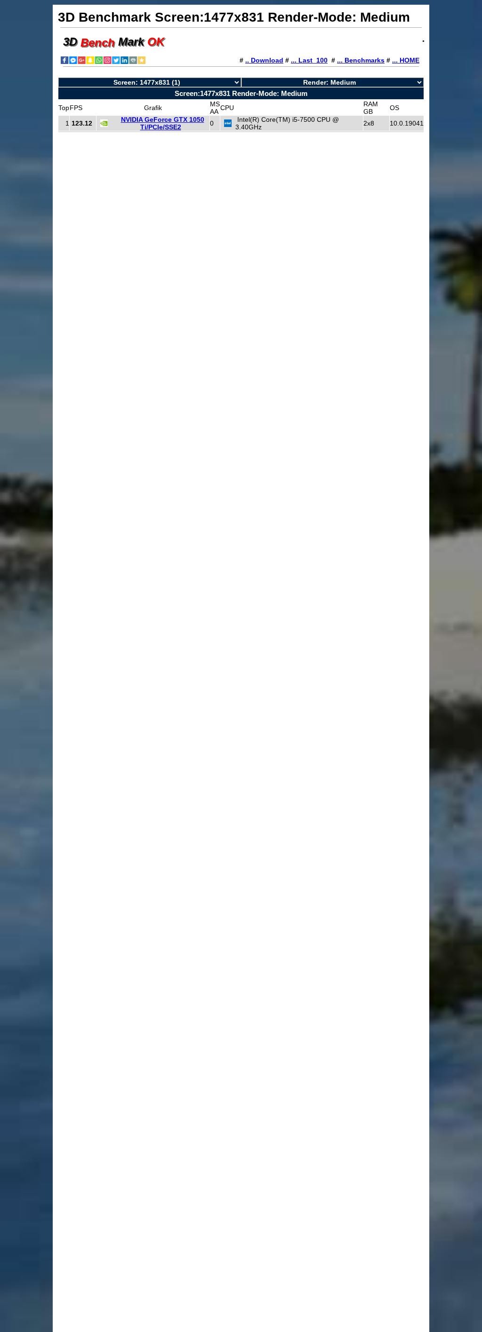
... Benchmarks (361, 60)
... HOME (405, 60)
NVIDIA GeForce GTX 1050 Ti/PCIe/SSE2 (162, 123)
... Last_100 (309, 60)
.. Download (264, 60)
